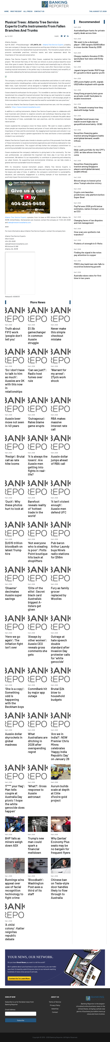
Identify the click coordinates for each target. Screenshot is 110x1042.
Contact (55, 1012)
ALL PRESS (27, 11)
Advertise (54, 1009)
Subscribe (20, 1020)
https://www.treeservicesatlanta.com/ (26, 107)
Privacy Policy (55, 1005)
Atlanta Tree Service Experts (53, 45)
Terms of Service (55, 1002)
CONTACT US (39, 11)
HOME (6, 11)
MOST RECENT (16, 11)
